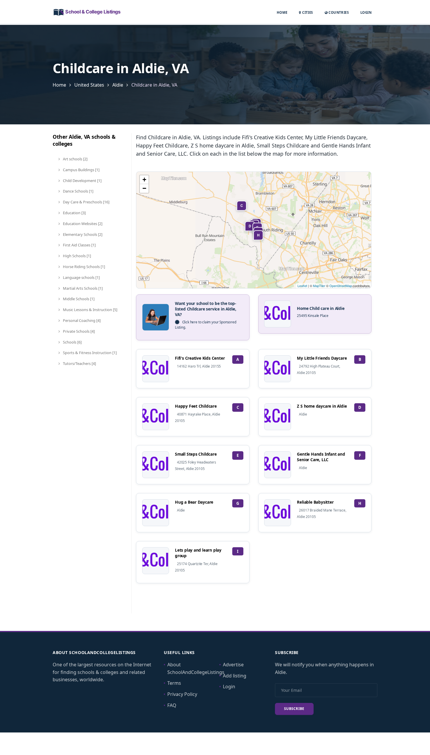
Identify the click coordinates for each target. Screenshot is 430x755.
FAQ (171, 705)
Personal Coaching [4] (81, 320)
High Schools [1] (76, 255)
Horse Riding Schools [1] (83, 266)
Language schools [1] (81, 277)
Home (282, 12)
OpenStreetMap (340, 285)
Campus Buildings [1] (80, 169)
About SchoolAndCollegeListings (195, 668)
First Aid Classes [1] (79, 245)
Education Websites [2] (82, 223)
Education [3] (74, 212)
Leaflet (302, 285)
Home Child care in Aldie (320, 308)
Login (365, 12)
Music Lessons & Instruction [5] (89, 309)
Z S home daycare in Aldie (322, 406)
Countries (338, 12)
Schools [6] (72, 342)
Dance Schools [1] (77, 191)
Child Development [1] (82, 180)
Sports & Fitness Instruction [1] (89, 352)
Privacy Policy (182, 694)
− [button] (144, 188)
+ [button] (144, 179)
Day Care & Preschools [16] (85, 202)
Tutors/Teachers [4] (79, 363)
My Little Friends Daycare (322, 358)
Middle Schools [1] (78, 298)
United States (89, 85)
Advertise (233, 664)
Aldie (117, 85)
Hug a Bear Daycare (194, 502)
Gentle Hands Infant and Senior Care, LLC (321, 456)
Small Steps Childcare (196, 454)
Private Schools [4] (78, 331)
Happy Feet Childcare (196, 406)
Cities (307, 12)
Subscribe (294, 708)
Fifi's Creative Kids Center (200, 358)
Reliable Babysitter (315, 502)
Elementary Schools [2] (82, 234)
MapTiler (319, 285)
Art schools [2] (74, 159)
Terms (174, 683)
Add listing (234, 675)
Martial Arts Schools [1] (82, 288)
